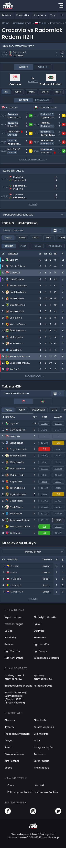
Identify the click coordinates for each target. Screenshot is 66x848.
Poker (37, 740)
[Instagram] (33, 811)
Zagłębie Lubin (18, 455)
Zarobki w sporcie (44, 727)
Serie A (9, 644)
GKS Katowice (17, 468)
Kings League (41, 767)
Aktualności (40, 720)
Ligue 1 (37, 624)
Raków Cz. (15, 533)
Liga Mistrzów (12, 651)
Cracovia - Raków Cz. (14, 122)
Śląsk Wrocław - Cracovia (11, 133)
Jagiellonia (16, 481)
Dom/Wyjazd (42, 100)
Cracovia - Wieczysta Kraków (14, 115)
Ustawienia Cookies (46, 792)
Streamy (10, 720)
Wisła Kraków (17, 462)
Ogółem (23, 100)
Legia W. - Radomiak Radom (46, 124)
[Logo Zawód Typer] (8, 5)
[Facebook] (8, 811)
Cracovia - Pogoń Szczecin (12, 142)
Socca (8, 767)
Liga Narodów (41, 644)
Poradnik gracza (43, 685)
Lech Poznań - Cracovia (16, 148)
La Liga (9, 630)
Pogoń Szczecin (18, 449)
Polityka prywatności (19, 792)
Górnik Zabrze (17, 430)
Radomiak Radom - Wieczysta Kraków (46, 151)
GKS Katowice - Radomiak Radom (45, 142)
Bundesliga (11, 637)
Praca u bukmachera (17, 733)
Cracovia (15, 84)
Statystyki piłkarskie (45, 617)
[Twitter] (58, 811)
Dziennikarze (41, 733)
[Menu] (60, 5)
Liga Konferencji (14, 658)
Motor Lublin (16, 500)
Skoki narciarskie (14, 754)
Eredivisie (39, 630)
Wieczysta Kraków (20, 526)
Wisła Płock (16, 513)
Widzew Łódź (17, 475)
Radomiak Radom (51, 84)
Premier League (14, 624)
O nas (10, 785)
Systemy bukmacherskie (43, 677)
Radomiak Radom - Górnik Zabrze (46, 133)
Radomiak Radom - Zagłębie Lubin (46, 115)
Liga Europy (40, 651)
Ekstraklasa (40, 637)
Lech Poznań (17, 442)
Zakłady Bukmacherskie (18, 685)
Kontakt (39, 785)
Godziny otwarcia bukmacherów (15, 677)
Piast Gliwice (16, 507)
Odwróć (33, 81)
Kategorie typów (43, 747)
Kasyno (9, 740)
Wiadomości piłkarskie (47, 658)
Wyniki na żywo (14, 617)
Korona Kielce (17, 487)
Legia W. (14, 423)
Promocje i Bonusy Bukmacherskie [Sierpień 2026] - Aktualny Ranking (15, 697)
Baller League (41, 761)
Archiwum (40, 754)
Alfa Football (12, 761)
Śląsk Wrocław (18, 494)
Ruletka (9, 747)
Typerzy (9, 727)
